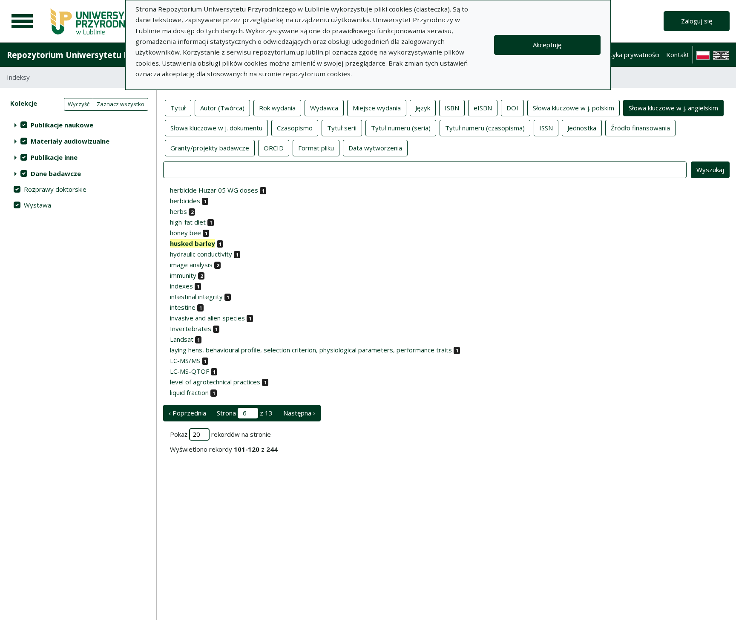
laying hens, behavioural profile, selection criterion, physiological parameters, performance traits (311, 350)
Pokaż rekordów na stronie (220, 434)
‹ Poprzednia (187, 413)
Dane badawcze (56, 173)
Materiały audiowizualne (70, 141)
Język (422, 108)
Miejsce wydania (377, 108)
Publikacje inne (54, 157)
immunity (183, 275)
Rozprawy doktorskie (55, 189)
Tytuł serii (341, 128)
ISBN (452, 108)
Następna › (299, 413)
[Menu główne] (22, 21)
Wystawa (37, 205)
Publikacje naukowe (62, 125)
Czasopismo (295, 128)
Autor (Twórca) (222, 108)
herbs (178, 211)
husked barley (192, 243)
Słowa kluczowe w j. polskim (573, 108)
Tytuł (178, 108)
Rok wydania (277, 108)
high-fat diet (188, 222)
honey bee (185, 232)
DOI (512, 108)
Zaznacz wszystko (120, 104)
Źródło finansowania (640, 128)
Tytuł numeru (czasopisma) (485, 128)
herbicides (185, 200)
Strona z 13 (245, 413)
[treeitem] (78, 124)
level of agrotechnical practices (215, 382)
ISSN (546, 128)
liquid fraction (189, 392)
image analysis (191, 264)
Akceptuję (547, 44)
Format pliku (316, 148)
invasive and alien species (207, 318)
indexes (181, 286)
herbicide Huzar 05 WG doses (214, 190)
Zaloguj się (696, 21)
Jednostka (581, 128)
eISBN (483, 108)
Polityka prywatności (629, 54)
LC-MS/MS (185, 360)
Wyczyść (78, 104)
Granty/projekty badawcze (209, 148)
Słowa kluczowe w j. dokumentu (216, 128)
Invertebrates (190, 328)
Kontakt (677, 54)
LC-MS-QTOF (189, 371)
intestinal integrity (196, 296)
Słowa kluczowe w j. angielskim (673, 108)
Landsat (181, 339)
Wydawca (324, 108)
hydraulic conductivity (201, 254)
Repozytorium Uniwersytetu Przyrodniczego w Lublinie (117, 54)
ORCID (274, 148)
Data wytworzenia (375, 148)
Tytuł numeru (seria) (401, 128)
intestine (183, 307)
